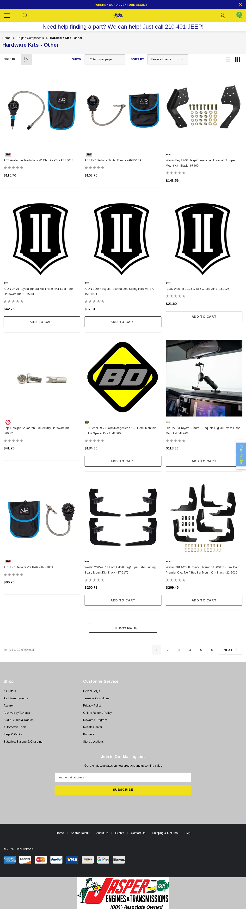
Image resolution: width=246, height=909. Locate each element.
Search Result (80, 833)
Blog (187, 833)
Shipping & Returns (165, 833)
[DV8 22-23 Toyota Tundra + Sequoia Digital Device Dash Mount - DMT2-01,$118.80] (204, 378)
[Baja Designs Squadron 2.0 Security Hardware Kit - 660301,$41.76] (42, 378)
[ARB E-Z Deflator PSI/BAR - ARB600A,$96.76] (42, 517)
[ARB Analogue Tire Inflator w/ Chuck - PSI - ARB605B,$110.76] (42, 110)
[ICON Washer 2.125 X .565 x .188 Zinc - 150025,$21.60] (204, 239)
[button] (123, 893)
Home (60, 833)
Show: (77, 59)
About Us (102, 833)
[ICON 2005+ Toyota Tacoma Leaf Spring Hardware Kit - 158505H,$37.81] (123, 239)
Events (119, 833)
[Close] (241, 4)
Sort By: (138, 59)
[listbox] (168, 59)
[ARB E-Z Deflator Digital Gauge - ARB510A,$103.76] (123, 110)
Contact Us (138, 833)
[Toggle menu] (7, 15)
